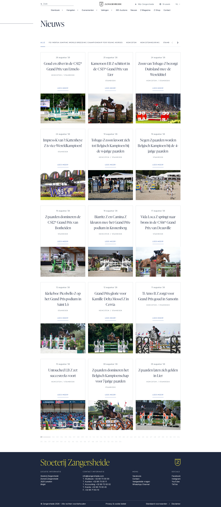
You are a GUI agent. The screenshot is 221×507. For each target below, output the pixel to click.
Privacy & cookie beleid (116, 504)
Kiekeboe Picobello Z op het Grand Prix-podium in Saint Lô (63, 299)
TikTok (175, 484)
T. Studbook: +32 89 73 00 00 (96, 479)
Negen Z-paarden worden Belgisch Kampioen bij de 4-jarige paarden (158, 145)
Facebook (176, 476)
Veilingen (105, 10)
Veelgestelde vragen (141, 481)
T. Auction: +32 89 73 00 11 (95, 481)
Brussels (166, 4)
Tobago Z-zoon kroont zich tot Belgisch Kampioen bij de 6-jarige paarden (110, 145)
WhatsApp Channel (141, 484)
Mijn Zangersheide (146, 4)
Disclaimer (176, 504)
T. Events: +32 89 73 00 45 (95, 487)
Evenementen (88, 10)
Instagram (176, 479)
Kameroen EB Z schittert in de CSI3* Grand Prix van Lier (110, 69)
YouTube (176, 481)
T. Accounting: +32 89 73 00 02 (97, 484)
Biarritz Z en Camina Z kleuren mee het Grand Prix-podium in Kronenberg (110, 222)
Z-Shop (157, 10)
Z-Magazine (145, 10)
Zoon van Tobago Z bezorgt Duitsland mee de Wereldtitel (158, 69)
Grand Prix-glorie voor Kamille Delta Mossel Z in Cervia (110, 299)
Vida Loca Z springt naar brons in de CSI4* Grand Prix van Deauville (158, 222)
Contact (167, 10)
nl (177, 4)
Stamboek (55, 10)
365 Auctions (121, 10)
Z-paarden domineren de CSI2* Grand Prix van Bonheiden (63, 222)
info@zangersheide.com (93, 476)
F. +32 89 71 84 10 (91, 490)
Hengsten (71, 10)
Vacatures (136, 476)
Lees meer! (62, 88)
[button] (172, 42)
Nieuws (134, 10)
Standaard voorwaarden (156, 504)
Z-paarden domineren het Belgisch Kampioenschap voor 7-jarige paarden (110, 375)
